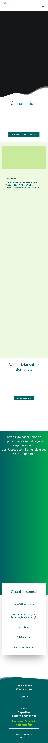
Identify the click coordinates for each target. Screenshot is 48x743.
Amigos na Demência (24, 721)
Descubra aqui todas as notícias (24, 134)
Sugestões (24, 712)
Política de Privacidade (24, 734)
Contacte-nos (24, 689)
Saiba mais (24, 240)
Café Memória (24, 724)
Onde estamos (24, 685)
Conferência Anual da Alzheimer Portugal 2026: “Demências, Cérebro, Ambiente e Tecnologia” (22, 185)
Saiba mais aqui (14, 50)
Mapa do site (24, 737)
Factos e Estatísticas (24, 715)
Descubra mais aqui (24, 398)
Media (24, 708)
